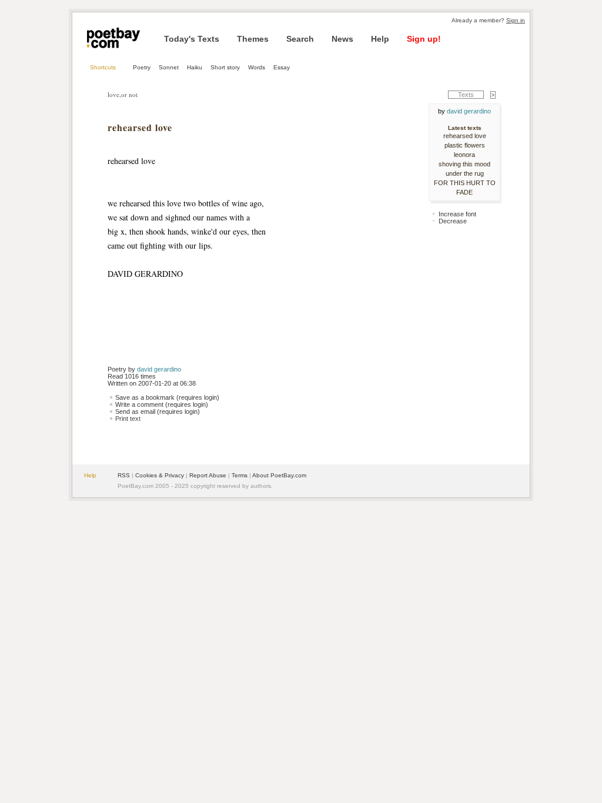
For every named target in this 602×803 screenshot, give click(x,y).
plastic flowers (464, 145)
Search (300, 39)
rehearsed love (464, 135)
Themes (253, 39)
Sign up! (424, 39)
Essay (281, 67)
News (342, 39)
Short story (225, 67)
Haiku (194, 67)
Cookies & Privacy (159, 475)
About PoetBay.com (279, 475)
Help (380, 39)
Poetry (141, 67)
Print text (128, 418)
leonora (464, 154)
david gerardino (159, 369)
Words (256, 67)
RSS (124, 475)
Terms (240, 475)
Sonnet (169, 67)
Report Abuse (207, 475)
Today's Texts (191, 39)
